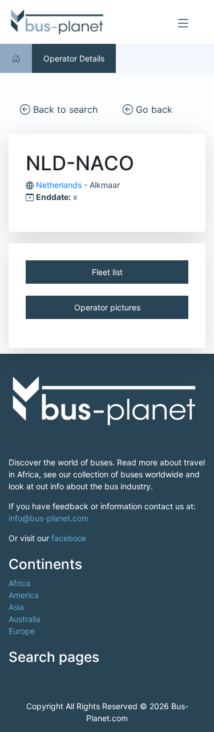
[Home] (16, 58)
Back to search (64, 109)
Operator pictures (107, 307)
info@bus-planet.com (48, 518)
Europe (22, 631)
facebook (69, 538)
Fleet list (107, 272)
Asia (16, 607)
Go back (152, 109)
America (24, 595)
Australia (25, 619)
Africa (19, 583)
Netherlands (59, 185)
